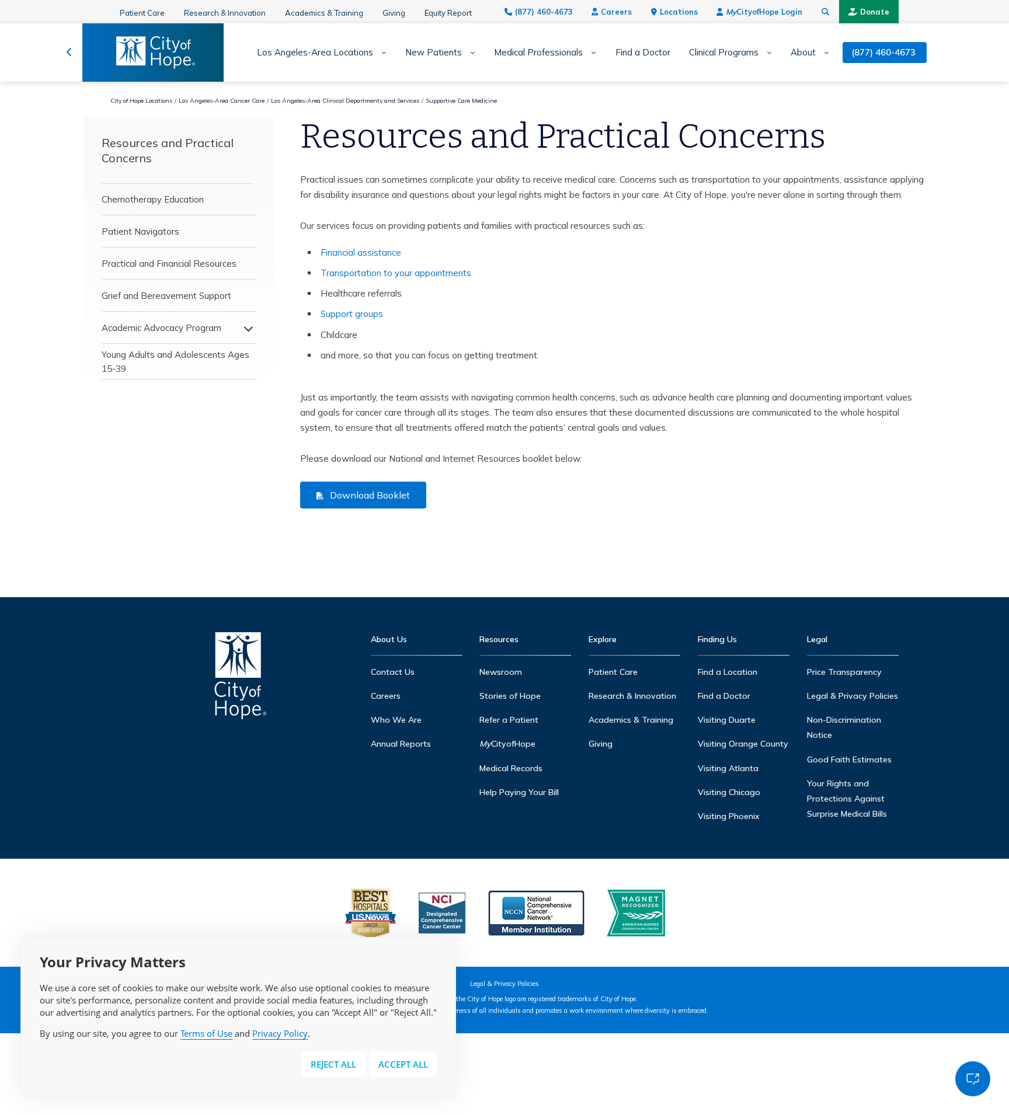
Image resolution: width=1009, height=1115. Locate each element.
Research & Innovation (225, 13)
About (803, 52)
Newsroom (500, 672)
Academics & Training (324, 13)
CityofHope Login (764, 11)
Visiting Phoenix (729, 816)
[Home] (240, 678)
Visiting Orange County (743, 743)
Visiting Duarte (727, 720)
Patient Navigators (140, 231)
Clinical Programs (724, 52)
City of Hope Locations (141, 100)
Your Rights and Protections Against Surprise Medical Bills (847, 799)
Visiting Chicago (729, 792)
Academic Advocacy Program (161, 327)
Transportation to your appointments (396, 272)
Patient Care (142, 13)
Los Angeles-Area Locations (315, 52)
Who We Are (396, 720)
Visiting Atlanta (728, 768)
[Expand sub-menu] (380, 52)
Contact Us (393, 672)
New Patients (433, 52)
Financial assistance (361, 252)
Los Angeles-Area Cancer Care (222, 100)
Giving (393, 13)
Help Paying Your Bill (519, 792)
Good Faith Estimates (849, 759)
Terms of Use (206, 1033)
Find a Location (727, 672)
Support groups (352, 313)
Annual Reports (401, 743)
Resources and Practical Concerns (168, 150)
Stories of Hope (510, 696)
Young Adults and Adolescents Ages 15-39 (175, 361)
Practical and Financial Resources (169, 263)
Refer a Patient (508, 720)
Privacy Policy (280, 1033)
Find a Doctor (642, 52)
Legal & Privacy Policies (852, 696)
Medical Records (510, 768)
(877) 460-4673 (544, 11)
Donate (874, 11)
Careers (616, 11)
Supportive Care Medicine (461, 100)
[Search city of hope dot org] (825, 11)
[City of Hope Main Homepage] (69, 52)
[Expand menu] (245, 328)
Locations (679, 11)
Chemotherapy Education (153, 199)
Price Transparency (844, 672)
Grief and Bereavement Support (166, 295)
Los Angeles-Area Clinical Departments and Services (345, 100)
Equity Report (448, 13)
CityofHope (507, 743)
